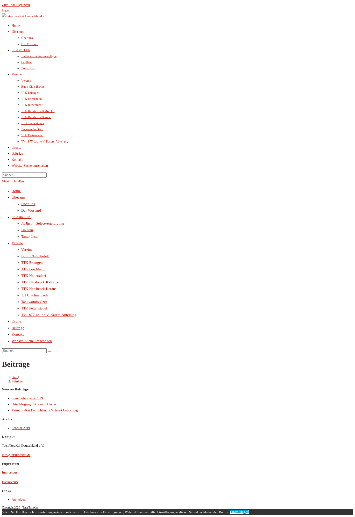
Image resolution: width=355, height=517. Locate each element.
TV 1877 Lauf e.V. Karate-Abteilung (49, 315)
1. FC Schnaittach (34, 295)
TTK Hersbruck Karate (38, 289)
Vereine (17, 243)
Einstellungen (239, 512)
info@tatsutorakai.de (16, 455)
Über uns (18, 197)
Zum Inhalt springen (16, 5)
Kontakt (18, 334)
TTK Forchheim (33, 269)
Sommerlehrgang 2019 (27, 398)
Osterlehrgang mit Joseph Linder (34, 404)
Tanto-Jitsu (29, 236)
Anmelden (19, 499)
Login (5, 10)
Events (17, 321)
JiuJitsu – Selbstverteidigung (42, 223)
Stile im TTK (21, 217)
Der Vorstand (31, 210)
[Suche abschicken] (49, 351)
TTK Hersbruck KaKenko (40, 282)
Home (16, 191)
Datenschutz (10, 482)
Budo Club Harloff (35, 256)
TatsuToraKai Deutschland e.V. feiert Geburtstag (45, 410)
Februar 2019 (21, 428)
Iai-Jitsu (27, 230)
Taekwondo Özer (34, 302)
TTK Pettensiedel (34, 308)
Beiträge (18, 328)
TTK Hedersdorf (33, 276)
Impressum (9, 472)
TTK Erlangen (32, 263)
